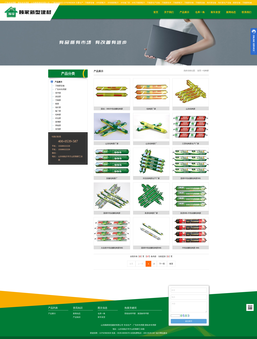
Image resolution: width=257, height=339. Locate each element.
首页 (155, 12)
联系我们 (246, 12)
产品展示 (184, 12)
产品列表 (53, 308)
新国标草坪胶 (143, 313)
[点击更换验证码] (185, 316)
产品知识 (76, 317)
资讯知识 (78, 308)
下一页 (162, 264)
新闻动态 (231, 12)
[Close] (254, 56)
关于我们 (169, 12)
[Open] (254, 41)
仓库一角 (200, 12)
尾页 (171, 264)
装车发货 (215, 12)
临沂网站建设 (161, 333)
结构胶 (206, 71)
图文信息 (102, 308)
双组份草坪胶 (130, 313)
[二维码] (250, 307)
